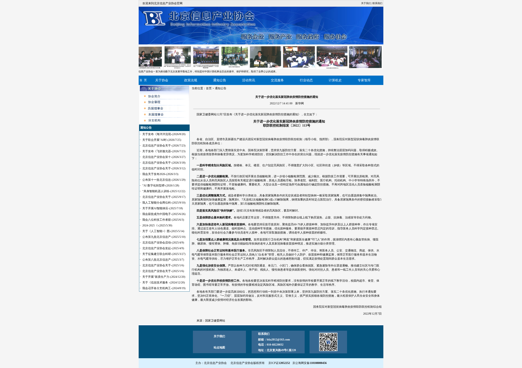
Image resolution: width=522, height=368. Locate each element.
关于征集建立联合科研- (164, 254)
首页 (209, 88)
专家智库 (364, 80)
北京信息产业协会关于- (164, 145)
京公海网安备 (309, 363)
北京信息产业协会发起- (163, 248)
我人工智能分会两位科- (164, 202)
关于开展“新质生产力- (163, 276)
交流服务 (277, 80)
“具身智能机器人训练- (163, 191)
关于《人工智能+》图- (163, 231)
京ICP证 (279, 363)
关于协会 (161, 80)
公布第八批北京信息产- (163, 259)
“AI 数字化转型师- (160, 185)
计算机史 (335, 80)
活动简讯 (248, 80)
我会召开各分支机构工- (164, 288)
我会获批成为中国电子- (164, 214)
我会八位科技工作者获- (163, 219)
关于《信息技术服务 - (163, 282)
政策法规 (190, 80)
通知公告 (219, 80)
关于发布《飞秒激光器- (164, 151)
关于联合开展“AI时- (161, 139)
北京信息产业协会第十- (164, 157)
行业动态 (306, 80)
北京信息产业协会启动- (163, 242)
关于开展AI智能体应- (162, 208)
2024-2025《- (157, 225)
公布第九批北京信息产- (164, 236)
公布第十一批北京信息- (164, 179)
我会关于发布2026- (160, 174)
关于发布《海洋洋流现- (164, 134)
